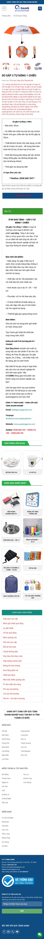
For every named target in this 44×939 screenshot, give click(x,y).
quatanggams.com (14, 397)
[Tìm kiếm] (40, 9)
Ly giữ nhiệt (8, 628)
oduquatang (6, 107)
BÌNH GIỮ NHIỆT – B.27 (32, 541)
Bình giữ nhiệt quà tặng (13, 623)
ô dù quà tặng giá (31, 102)
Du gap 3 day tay (9, 89)
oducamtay (32, 104)
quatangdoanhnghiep (24, 109)
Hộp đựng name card (12, 661)
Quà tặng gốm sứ (10, 670)
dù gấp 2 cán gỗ (30, 87)
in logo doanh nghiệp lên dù (27, 97)
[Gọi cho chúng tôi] (13, 932)
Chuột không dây (10, 651)
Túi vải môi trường (11, 694)
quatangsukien (7, 112)
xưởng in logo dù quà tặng (24, 114)
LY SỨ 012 (32, 472)
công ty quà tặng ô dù (12, 84)
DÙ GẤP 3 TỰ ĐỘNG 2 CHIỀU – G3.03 (11, 569)
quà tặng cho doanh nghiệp (20, 107)
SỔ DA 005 (32, 568)
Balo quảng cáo (10, 637)
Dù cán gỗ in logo (18, 87)
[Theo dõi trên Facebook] (4, 932)
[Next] (38, 41)
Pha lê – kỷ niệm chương (14, 698)
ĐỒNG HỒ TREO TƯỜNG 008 (32, 513)
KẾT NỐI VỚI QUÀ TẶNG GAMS (15, 926)
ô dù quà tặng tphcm (20, 104)
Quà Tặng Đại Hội (27, 80)
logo (39, 97)
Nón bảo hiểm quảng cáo (14, 679)
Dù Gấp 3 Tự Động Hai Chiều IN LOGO (26, 92)
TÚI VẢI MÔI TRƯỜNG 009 (33, 597)
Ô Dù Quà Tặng (20, 16)
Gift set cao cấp (10, 642)
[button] (4, 8)
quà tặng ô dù (11, 109)
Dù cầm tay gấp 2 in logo (29, 84)
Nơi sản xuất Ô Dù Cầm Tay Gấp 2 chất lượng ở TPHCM (21, 99)
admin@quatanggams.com (15, 867)
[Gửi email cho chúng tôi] (8, 932)
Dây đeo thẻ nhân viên (12, 656)
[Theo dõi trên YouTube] (17, 932)
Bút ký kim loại (9, 647)
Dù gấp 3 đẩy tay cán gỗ (23, 89)
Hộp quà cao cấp (10, 619)
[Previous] (6, 41)
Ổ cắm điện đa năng (12, 684)
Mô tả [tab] (7, 211)
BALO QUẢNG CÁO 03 (11, 596)
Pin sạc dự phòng (10, 689)
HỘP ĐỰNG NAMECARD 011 (11, 513)
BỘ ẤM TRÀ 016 (11, 472)
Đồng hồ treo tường (11, 666)
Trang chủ (6, 16)
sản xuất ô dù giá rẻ (29, 112)
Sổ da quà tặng (9, 633)
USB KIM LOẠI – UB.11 (11, 540)
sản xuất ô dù (17, 112)
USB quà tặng (9, 675)
